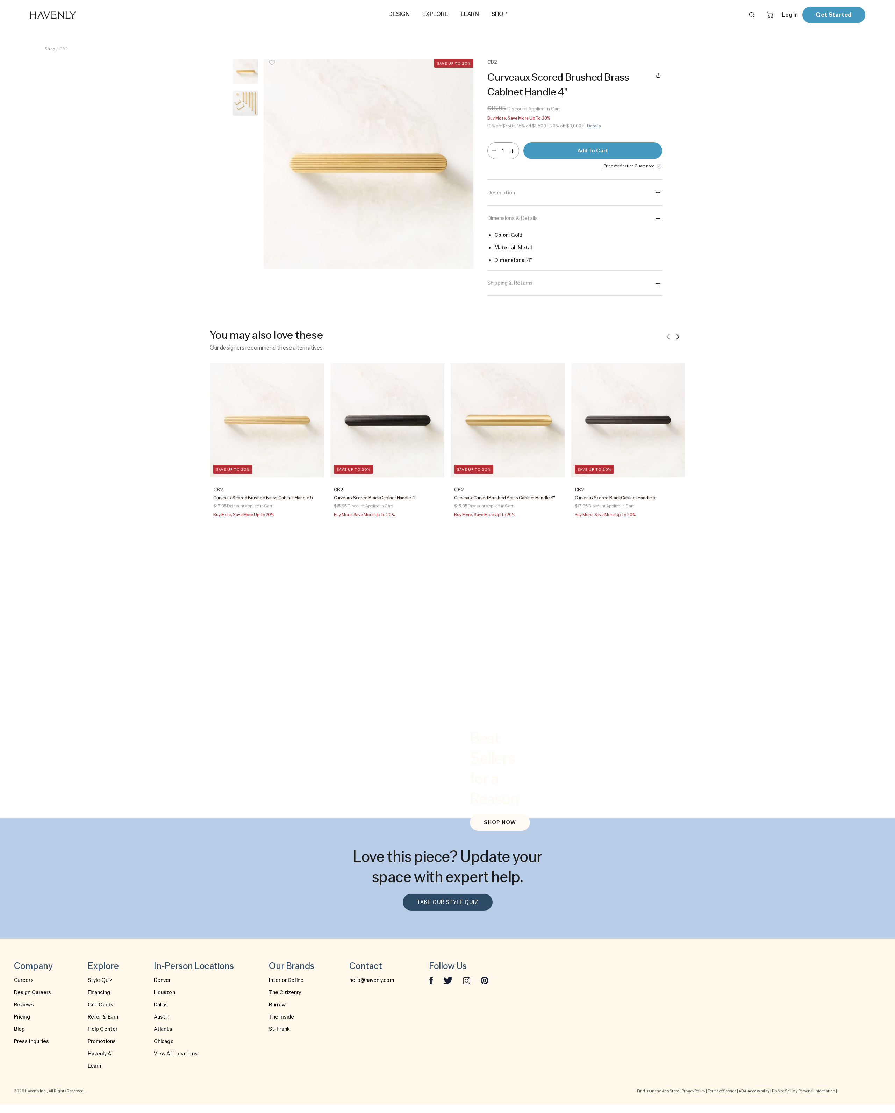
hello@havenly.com (371, 980)
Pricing (22, 1017)
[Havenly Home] (75, 15)
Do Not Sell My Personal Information (803, 1091)
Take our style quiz (448, 902)
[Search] (752, 15)
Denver (162, 980)
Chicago (164, 1041)
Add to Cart (593, 151)
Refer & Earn (103, 1017)
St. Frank (279, 1029)
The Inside (281, 1017)
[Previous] (668, 336)
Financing (99, 992)
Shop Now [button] (500, 822)
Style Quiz (100, 980)
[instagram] (467, 980)
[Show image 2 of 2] (245, 103)
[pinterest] (484, 980)
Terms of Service (722, 1091)
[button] (368, 164)
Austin (162, 1017)
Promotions (102, 1041)
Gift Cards (100, 1004)
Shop (50, 49)
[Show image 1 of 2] (245, 71)
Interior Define (286, 980)
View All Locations (176, 1053)
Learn (94, 1066)
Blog (19, 1029)
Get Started (834, 14)
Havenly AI (100, 1053)
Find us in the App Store (658, 1091)
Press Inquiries (31, 1041)
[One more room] (512, 151)
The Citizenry (285, 992)
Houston (164, 992)
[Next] (678, 336)
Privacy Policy (693, 1091)
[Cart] (770, 15)
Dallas (161, 1004)
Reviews (24, 1004)
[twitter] (448, 980)
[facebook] (431, 980)
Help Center (102, 1029)
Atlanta (163, 1029)
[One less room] (494, 150)
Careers (24, 980)
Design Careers (32, 992)
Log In (790, 14)
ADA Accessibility (754, 1091)
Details (594, 125)
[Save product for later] (272, 67)
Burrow (277, 1004)
